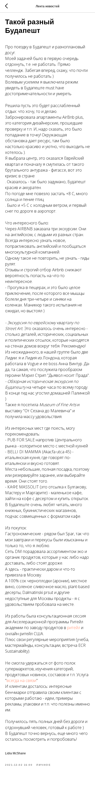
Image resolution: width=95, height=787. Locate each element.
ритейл (74, 627)
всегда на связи (21, 680)
